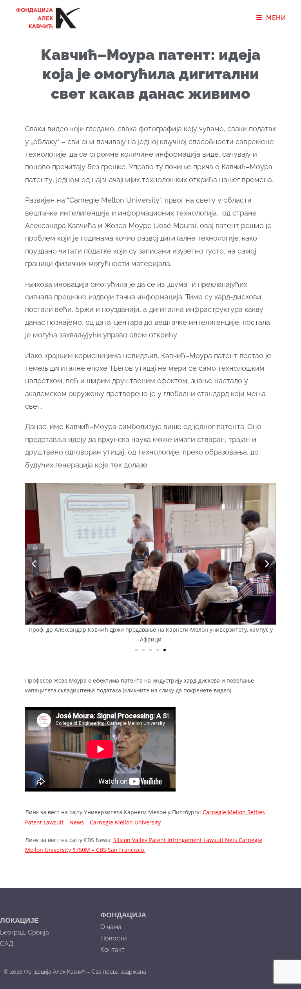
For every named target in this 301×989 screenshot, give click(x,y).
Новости (113, 938)
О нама (110, 927)
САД (6, 943)
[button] (34, 564)
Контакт (112, 949)
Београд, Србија (24, 932)
